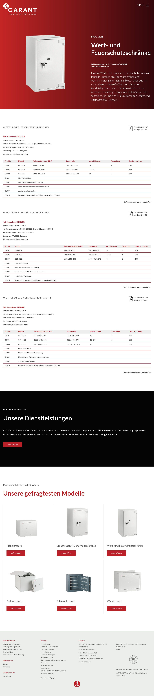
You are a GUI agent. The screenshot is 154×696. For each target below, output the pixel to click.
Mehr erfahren (16, 553)
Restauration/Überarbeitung (13, 655)
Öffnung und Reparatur (11, 647)
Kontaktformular (85, 662)
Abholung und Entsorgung (12, 649)
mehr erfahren (12, 445)
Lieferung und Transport (11, 644)
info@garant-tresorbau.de (93, 658)
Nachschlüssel (8, 652)
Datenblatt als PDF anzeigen (141, 128)
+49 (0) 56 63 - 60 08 (89, 653)
